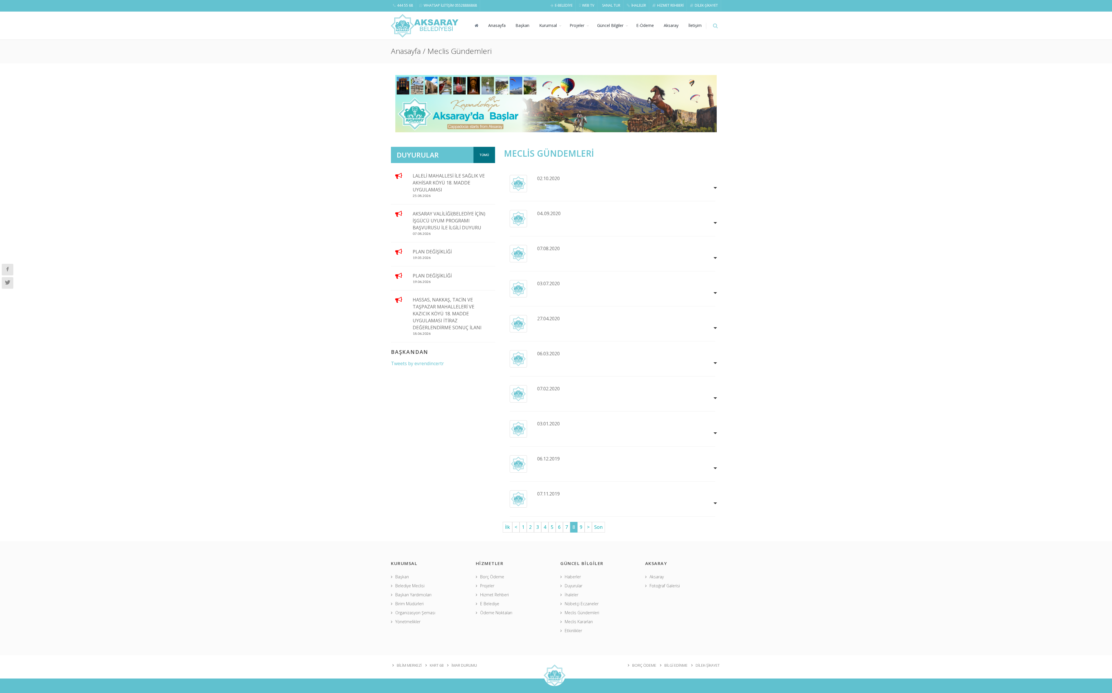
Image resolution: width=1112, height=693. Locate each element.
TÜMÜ (484, 155)
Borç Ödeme (492, 576)
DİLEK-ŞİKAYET (706, 5)
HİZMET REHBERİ (670, 5)
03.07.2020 (548, 283)
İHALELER (638, 5)
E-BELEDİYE (564, 5)
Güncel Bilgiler (610, 25)
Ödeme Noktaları (496, 612)
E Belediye (489, 603)
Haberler (573, 576)
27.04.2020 (548, 318)
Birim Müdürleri (409, 603)
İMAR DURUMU (464, 665)
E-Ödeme (645, 25)
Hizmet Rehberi (494, 594)
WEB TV (588, 5)
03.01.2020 (548, 423)
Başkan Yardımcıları (413, 594)
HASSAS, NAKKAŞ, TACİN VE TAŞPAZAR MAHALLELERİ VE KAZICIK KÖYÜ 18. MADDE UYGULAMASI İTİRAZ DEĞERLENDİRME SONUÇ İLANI (447, 314)
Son (598, 527)
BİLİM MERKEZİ (409, 665)
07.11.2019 (548, 494)
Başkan (522, 25)
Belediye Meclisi (410, 585)
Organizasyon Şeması (415, 612)
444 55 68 (405, 5)
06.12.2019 (548, 459)
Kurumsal (548, 25)
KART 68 (436, 665)
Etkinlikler (573, 630)
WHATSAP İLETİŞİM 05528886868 (450, 5)
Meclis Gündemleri (582, 612)
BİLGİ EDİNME (675, 665)
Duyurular (573, 585)
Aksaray (671, 25)
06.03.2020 (548, 353)
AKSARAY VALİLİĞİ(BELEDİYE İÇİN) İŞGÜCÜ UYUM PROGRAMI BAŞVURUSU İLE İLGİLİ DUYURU (449, 221)
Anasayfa (497, 25)
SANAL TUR (611, 5)
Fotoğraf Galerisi (665, 585)
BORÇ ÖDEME (644, 665)
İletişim (695, 25)
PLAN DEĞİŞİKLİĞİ (432, 251)
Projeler (577, 25)
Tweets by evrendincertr (417, 363)
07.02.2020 (548, 388)
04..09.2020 (549, 213)
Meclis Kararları (579, 621)
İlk (507, 527)
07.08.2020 (548, 248)
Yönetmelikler (407, 621)
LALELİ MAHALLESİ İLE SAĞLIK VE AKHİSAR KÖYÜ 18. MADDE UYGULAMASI (449, 183)
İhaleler (571, 594)
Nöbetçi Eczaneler (582, 603)
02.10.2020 (548, 178)
